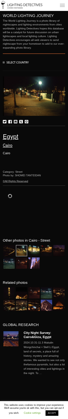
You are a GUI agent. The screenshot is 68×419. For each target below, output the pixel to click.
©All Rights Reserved (15, 181)
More (44, 357)
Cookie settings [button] (32, 412)
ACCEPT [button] (52, 413)
